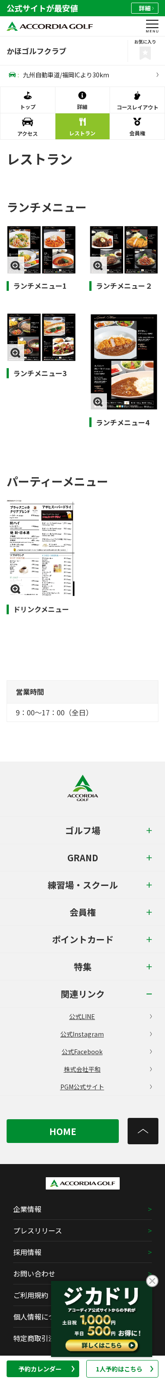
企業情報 (27, 1209)
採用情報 (27, 1252)
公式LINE (82, 1016)
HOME (62, 1131)
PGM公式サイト (82, 1086)
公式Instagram (82, 1034)
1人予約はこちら (119, 1368)
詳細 (144, 8)
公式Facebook (82, 1051)
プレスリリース (37, 1230)
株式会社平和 (82, 1069)
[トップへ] (143, 1131)
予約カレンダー (40, 1368)
